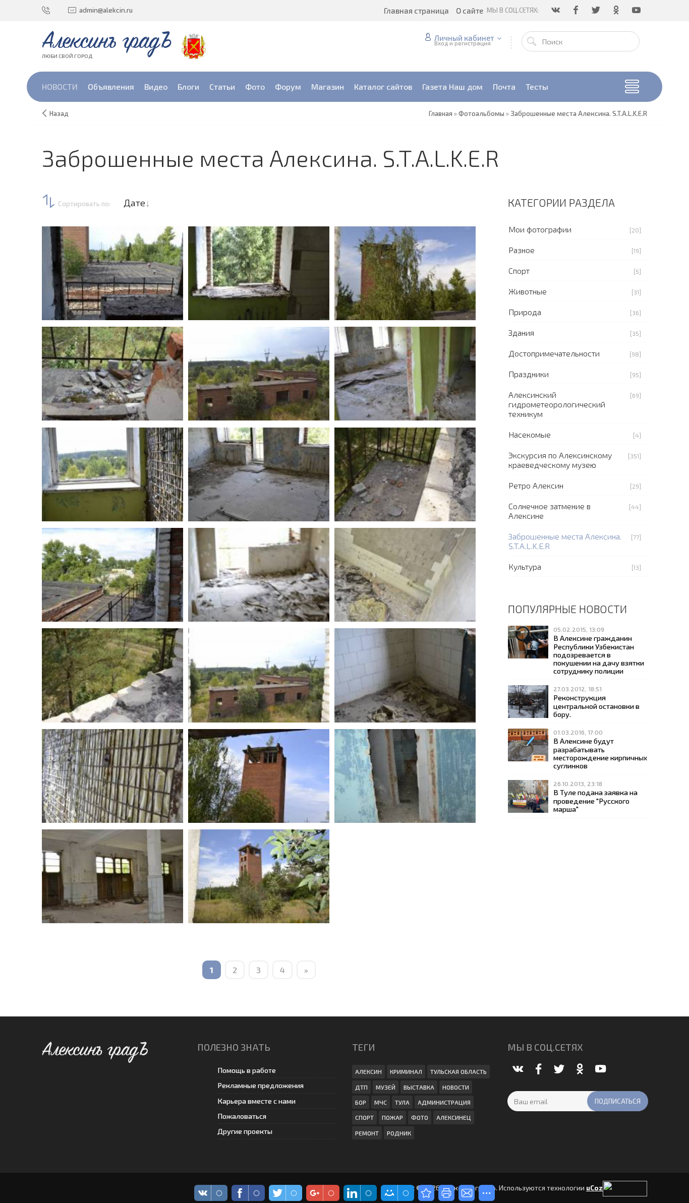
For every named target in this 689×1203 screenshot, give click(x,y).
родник (399, 1132)
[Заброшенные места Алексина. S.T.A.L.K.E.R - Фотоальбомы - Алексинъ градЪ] (426, 1193)
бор (360, 1102)
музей (385, 1087)
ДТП (361, 1087)
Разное (521, 250)
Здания (521, 332)
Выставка (419, 1087)
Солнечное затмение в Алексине (549, 510)
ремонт (367, 1132)
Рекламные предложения (260, 1085)
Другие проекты (244, 1131)
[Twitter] (597, 10)
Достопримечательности (554, 353)
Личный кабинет (464, 37)
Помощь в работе (246, 1070)
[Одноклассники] (617, 10)
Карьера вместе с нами (256, 1101)
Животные (527, 291)
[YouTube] (637, 10)
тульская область (458, 1071)
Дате (134, 202)
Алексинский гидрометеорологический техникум (556, 404)
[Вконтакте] (556, 10)
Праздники (528, 374)
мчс (380, 1102)
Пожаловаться (241, 1116)
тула (402, 1102)
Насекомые (529, 434)
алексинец (453, 1117)
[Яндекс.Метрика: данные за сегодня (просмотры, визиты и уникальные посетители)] (625, 1188)
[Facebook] (576, 10)
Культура (524, 566)
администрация (444, 1102)
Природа (524, 312)
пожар (392, 1117)
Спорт (519, 270)
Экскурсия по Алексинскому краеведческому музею (560, 459)
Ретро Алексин (535, 485)
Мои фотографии (539, 229)
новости (455, 1087)
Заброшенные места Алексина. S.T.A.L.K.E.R (564, 541)
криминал (406, 1071)
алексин (368, 1071)
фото (419, 1117)
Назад (59, 113)
